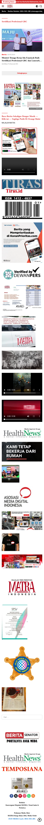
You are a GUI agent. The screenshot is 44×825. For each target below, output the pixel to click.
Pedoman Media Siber (22, 813)
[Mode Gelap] (37, 6)
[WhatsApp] (29, 796)
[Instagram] (24, 796)
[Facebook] (11, 796)
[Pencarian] (41, 6)
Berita (4, 54)
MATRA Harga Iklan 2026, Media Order (22, 816)
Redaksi (22, 802)
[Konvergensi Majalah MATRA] (10, 6)
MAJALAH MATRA (8, 123)
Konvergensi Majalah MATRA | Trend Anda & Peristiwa (22, 806)
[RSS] (33, 796)
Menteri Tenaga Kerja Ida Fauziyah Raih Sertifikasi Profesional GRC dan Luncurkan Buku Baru (22, 60)
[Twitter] (16, 796)
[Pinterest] (20, 796)
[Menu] (3, 6)
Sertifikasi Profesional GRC (10, 64)
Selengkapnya (22, 73)
